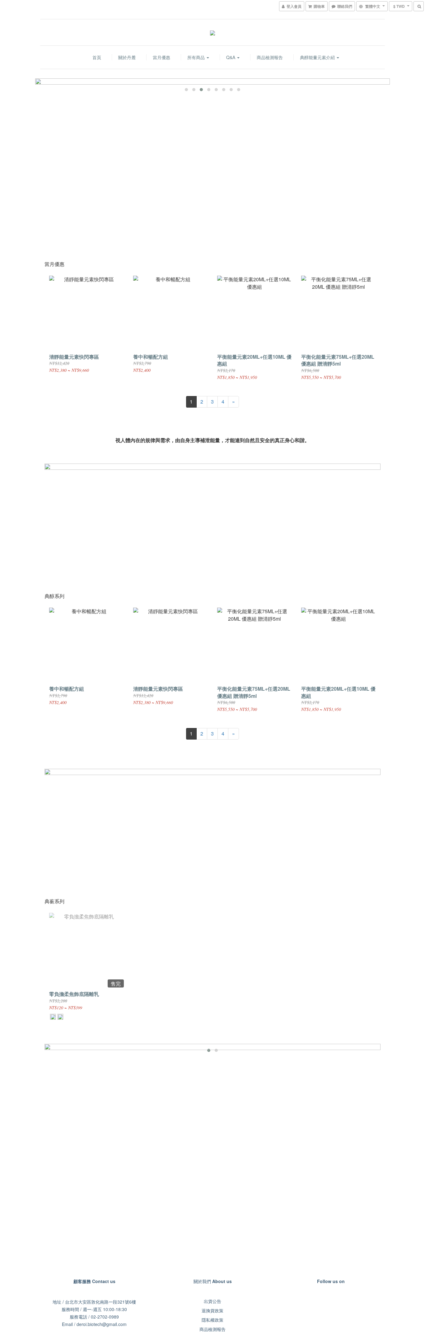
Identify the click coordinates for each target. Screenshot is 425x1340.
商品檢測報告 (270, 57)
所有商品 (196, 57)
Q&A (231, 57)
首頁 (96, 57)
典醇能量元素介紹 (318, 57)
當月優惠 (161, 57)
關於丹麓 (127, 57)
